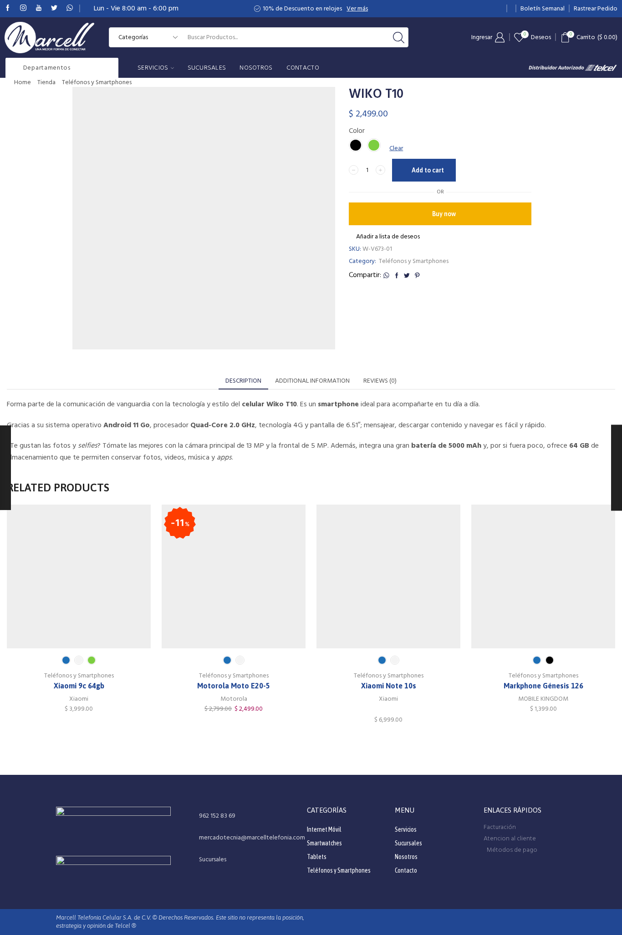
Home (22, 82)
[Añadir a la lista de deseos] (60, 579)
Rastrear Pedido (595, 8)
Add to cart (428, 170)
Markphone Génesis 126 (543, 686)
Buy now (444, 213)
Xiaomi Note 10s (388, 686)
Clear (396, 148)
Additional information (312, 380)
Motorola (233, 698)
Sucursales (207, 67)
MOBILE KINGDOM (543, 698)
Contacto (302, 67)
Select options (79, 579)
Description (243, 380)
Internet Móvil (324, 829)
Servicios (153, 67)
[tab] (243, 380)
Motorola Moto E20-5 (233, 686)
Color (357, 131)
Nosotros (256, 67)
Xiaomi (78, 698)
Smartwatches (324, 843)
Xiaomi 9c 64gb (79, 686)
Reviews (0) (380, 380)
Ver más (357, 8)
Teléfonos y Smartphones (97, 82)
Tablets (316, 856)
